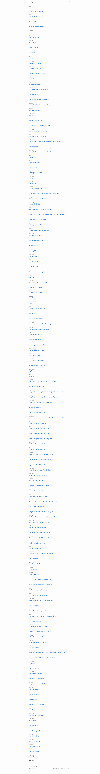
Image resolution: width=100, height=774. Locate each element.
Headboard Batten (35, 84)
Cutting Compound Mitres (37, 199)
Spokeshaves (33, 699)
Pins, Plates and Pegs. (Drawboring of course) (44, 397)
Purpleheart (32, 58)
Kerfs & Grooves (34, 47)
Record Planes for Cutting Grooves (40, 632)
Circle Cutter (33, 167)
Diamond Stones (34, 668)
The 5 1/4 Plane (34, 251)
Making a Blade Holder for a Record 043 (42, 517)
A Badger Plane (34, 334)
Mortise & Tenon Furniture (37, 366)
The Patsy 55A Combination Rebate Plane (42, 616)
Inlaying (31, 277)
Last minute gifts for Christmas (39, 100)
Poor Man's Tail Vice (35, 235)
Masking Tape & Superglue (37, 27)
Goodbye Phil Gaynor (35, 293)
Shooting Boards (34, 647)
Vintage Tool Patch (35, 2)
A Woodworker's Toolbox (37, 637)
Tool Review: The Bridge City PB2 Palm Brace (43, 501)
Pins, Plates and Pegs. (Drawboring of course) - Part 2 (47, 392)
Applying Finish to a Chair (37, 73)
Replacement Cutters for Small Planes (41, 459)
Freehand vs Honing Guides (38, 131)
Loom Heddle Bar (34, 37)
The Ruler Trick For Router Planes (39, 532)
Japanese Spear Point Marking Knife (41, 439)
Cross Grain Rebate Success (38, 475)
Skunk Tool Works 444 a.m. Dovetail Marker (43, 152)
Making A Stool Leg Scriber (37, 444)
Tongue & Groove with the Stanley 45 (41, 512)
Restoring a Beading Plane (37, 527)
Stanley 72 (32, 157)
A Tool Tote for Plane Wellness (38, 89)
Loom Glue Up (33, 42)
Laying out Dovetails (35, 287)
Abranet (31, 79)
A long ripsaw (33, 178)
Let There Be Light (35, 339)
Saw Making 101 (34, 605)
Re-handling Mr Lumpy (36, 11)
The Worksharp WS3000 (37, 412)
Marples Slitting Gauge (36, 386)
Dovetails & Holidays (35, 621)
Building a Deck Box (35, 173)
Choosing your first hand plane (39, 230)
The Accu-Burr (33, 559)
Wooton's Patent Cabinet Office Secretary (42, 209)
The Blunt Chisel (34, 736)
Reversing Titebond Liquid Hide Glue (41, 454)
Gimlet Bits (32, 720)
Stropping (32, 663)
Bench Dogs (33, 183)
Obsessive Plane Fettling (37, 407)
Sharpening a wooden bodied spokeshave (42, 381)
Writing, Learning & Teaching (38, 225)
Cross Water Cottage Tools (37, 611)
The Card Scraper (34, 746)
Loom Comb (33, 21)
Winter (31, 115)
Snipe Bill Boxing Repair (36, 506)
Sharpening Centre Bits (36, 360)
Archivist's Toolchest (35, 68)
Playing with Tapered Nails (37, 543)
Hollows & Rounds (34, 741)
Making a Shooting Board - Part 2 (40, 428)
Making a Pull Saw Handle (37, 423)
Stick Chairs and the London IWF (39, 126)
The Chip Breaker (34, 751)
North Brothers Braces (36, 480)
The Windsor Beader (35, 548)
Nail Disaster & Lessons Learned (39, 522)
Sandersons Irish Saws (36, 715)
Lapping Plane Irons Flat (37, 491)
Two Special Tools (34, 564)
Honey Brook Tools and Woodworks (40, 585)
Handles (31, 376)
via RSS (34, 760)
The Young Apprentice (36, 319)
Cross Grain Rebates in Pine (38, 496)
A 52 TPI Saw (33, 256)
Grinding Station (34, 266)
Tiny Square (32, 298)
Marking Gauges (34, 574)
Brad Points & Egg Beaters (37, 220)
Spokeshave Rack (34, 162)
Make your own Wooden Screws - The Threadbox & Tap (47, 652)
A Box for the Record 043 (37, 449)
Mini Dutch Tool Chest (36, 188)
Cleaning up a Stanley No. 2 (38, 272)
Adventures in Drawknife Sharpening (41, 553)
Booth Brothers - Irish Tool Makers (40, 470)
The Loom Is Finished (36, 16)
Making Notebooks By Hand (38, 590)
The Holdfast (33, 757)
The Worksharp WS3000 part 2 (39, 329)
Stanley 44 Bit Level (35, 204)
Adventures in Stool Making (38, 595)
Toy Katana (32, 371)
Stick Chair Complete (35, 63)
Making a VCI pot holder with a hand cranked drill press (47, 214)
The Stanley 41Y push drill (37, 136)
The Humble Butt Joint (36, 355)
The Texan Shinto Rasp (36, 678)
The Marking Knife (35, 731)
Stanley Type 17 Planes (36, 705)
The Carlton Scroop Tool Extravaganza (41, 324)
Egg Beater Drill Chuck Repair (38, 465)
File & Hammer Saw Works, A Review (41, 600)
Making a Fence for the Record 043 (40, 402)
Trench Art (32, 313)
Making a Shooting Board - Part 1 (39, 433)
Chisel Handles (33, 94)
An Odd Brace (33, 261)
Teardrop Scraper (34, 110)
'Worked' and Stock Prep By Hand (40, 579)
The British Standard (35, 673)
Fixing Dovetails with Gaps (37, 642)
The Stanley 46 (34, 725)
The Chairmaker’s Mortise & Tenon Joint (42, 658)
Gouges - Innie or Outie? (37, 684)
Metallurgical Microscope (37, 308)
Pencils (31, 303)
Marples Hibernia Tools (36, 240)
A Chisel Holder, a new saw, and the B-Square (44, 193)
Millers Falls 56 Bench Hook (38, 626)
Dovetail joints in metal (36, 345)
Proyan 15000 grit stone (36, 350)
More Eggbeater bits (35, 120)
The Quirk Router (34, 689)
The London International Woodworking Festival (44, 141)
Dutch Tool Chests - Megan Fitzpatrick (41, 105)
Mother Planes (33, 246)
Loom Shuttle (33, 32)
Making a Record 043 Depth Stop (40, 538)
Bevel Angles (33, 569)
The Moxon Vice (34, 710)
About (70, 1)
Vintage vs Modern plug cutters (39, 486)
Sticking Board (33, 146)
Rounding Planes (34, 694)
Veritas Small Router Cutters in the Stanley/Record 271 (47, 418)
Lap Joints (32, 53)
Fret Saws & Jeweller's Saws (38, 282)
